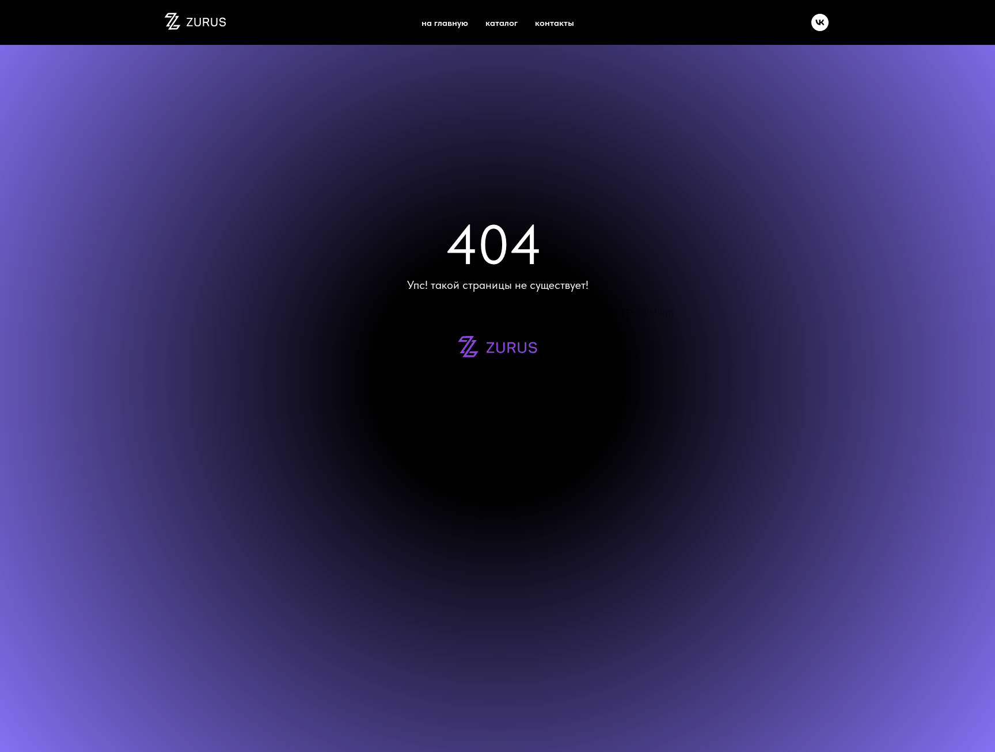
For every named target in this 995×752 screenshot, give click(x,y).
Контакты (554, 22)
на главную (444, 22)
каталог (501, 22)
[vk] (820, 22)
